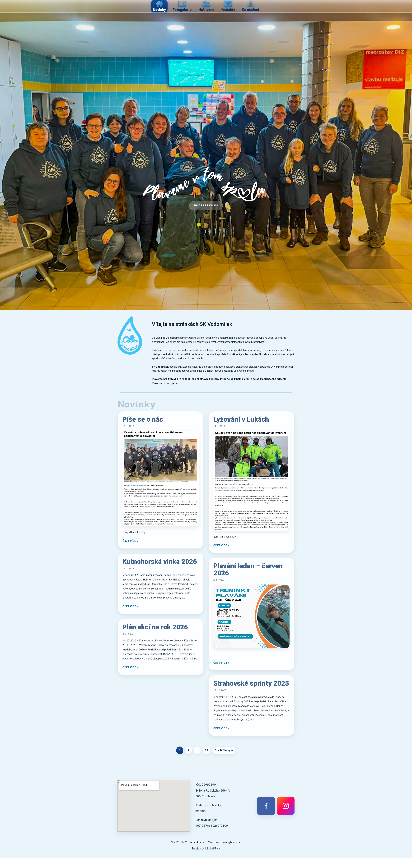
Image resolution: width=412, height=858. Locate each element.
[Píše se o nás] (160, 478)
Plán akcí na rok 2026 (155, 627)
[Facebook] (266, 806)
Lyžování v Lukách (241, 419)
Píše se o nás (142, 419)
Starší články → (224, 750)
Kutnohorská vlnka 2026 (159, 562)
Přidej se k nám (206, 205)
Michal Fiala (212, 848)
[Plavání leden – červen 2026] (251, 616)
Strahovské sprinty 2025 (251, 683)
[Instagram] (286, 806)
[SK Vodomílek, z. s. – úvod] (129, 335)
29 (206, 750)
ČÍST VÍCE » (130, 541)
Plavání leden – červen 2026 (248, 569)
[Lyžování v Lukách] (251, 481)
